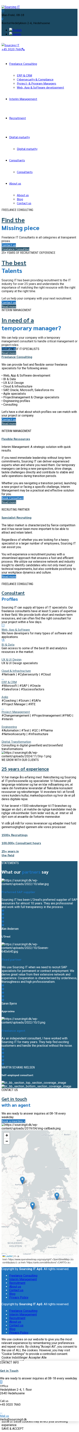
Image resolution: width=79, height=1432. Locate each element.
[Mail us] (1, 1412)
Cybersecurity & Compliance (35, 79)
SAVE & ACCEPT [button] (13, 1428)
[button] (32, 1206)
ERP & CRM (24, 75)
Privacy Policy (18, 1297)
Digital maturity (19, 137)
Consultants (17, 160)
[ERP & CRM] (3, 678)
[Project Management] (3, 708)
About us (15, 183)
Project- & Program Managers (36, 83)
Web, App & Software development (40, 87)
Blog (20, 199)
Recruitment (17, 118)
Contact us (24, 203)
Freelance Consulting (23, 64)
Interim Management (23, 99)
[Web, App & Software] (3, 625)
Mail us (4, 1416)
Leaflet (8, 1256)
